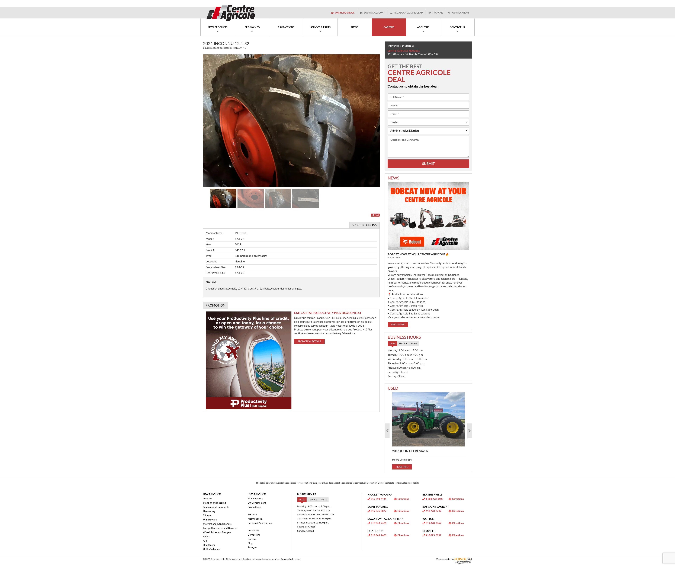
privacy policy (258, 559)
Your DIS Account (374, 13)
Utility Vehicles (211, 549)
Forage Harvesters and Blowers (220, 528)
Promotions (254, 507)
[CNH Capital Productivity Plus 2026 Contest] (248, 360)
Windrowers (210, 519)
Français (437, 13)
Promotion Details (309, 341)
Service (252, 514)
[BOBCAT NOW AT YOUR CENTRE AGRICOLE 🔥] (428, 216)
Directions (403, 499)
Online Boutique (345, 13)
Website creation (443, 559)
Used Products (257, 494)
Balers (206, 536)
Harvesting (209, 511)
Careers (252, 539)
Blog (250, 543)
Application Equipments (216, 507)
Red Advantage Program (408, 13)
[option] (291, 120)
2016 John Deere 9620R (410, 451)
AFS (205, 540)
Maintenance (255, 518)
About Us (253, 530)
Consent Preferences (290, 559)
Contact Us (254, 534)
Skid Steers (209, 545)
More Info (402, 467)
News (393, 178)
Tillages (207, 515)
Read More (398, 324)
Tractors (207, 498)
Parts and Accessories (260, 523)
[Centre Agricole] (231, 12)
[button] (210, 120)
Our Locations (460, 13)
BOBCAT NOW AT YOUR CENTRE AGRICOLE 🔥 (418, 254)
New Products (212, 494)
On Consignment (257, 502)
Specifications (364, 225)
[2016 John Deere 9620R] (428, 419)
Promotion (215, 305)
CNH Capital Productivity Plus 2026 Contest (327, 312)
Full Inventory (255, 498)
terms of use (274, 559)
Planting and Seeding (214, 502)
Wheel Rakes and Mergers (217, 532)
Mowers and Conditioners (217, 523)
